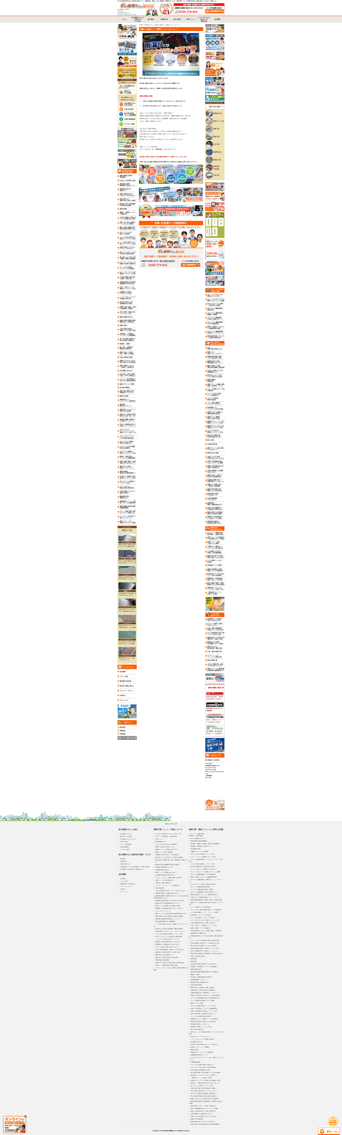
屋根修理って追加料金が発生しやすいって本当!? (215, 579)
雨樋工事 (216, 136)
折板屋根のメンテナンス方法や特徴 (201, 915)
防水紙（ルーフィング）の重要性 (200, 1047)
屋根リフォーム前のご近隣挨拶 (164, 852)
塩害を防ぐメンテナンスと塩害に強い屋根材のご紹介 (206, 1080)
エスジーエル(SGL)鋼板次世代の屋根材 (127, 447)
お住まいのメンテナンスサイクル (200, 1036)
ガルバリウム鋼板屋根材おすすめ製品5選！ (215, 322)
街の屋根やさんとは (125, 833)
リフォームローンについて (162, 911)
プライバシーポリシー (127, 690)
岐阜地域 (122, 727)
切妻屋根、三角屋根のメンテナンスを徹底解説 (127, 334)
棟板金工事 (217, 160)
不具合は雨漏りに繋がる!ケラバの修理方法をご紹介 (205, 943)
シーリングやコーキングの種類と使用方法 (127, 297)
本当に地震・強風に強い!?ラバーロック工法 (203, 1091)
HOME (141, 25)
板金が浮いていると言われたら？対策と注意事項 (215, 574)
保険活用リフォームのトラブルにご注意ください (215, 588)
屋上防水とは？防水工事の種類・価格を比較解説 (127, 257)
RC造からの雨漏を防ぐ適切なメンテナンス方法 (204, 1011)
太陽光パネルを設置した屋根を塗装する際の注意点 (169, 962)
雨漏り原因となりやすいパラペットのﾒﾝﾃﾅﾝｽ (127, 247)
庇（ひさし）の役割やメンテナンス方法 (127, 482)
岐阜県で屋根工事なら (127, 686)
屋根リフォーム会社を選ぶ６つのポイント (215, 448)
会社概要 (217, 19)
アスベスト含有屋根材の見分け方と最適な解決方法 (205, 998)
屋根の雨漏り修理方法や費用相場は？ (127, 472)
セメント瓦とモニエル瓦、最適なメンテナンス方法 (205, 920)
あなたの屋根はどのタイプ (198, 838)
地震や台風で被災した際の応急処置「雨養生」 (127, 307)
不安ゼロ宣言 (124, 841)
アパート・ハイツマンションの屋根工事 (214, 656)
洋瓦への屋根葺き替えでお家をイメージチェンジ (127, 425)
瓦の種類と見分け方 (126, 370)
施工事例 (151, 19)
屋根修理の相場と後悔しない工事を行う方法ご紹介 (169, 900)
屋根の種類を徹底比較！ (211, 380)
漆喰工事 (216, 129)
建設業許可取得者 (125, 681)
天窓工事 (216, 175)
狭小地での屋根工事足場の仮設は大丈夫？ (214, 435)
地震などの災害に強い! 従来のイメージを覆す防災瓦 (205, 995)
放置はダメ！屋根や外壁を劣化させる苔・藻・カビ (205, 1083)
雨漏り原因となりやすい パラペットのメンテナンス (169, 931)
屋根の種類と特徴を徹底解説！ (126, 176)
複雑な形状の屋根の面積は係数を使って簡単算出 (204, 972)
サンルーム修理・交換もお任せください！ (215, 624)
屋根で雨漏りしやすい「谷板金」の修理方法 (127, 366)
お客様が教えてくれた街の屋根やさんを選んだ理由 (134, 866)
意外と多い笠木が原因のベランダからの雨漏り (127, 223)
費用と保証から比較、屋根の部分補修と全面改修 (215, 366)
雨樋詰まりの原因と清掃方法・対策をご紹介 (167, 952)
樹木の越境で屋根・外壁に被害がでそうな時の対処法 (215, 583)
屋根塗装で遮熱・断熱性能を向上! (214, 503)
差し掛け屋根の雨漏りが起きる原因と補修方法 (127, 339)
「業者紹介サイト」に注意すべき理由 (214, 593)
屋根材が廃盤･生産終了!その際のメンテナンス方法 (205, 948)
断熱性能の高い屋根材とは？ (125, 497)
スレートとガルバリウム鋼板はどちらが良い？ (215, 295)
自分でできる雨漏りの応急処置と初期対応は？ (215, 508)
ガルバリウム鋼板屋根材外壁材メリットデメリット (215, 332)
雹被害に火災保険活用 (197, 1119)
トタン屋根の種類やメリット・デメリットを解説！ (205, 912)
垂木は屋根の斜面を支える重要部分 (165, 921)
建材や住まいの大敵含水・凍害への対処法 (127, 352)
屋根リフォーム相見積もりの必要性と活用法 (167, 905)
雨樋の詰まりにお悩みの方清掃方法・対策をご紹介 (215, 638)
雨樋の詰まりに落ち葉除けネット (164, 954)
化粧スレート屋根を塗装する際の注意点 (213, 417)
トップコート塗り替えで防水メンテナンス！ (127, 516)
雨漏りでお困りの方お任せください (165, 847)
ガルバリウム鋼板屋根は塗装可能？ (215, 309)
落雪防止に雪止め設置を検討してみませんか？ (168, 941)
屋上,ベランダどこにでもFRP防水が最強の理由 (128, 252)
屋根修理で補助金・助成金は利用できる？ (214, 522)
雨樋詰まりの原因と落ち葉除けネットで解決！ (215, 642)
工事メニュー (190, 19)
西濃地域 (122, 730)
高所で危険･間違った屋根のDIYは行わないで (203, 1013)
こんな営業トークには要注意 (214, 561)
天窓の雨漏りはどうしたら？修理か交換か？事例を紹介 (206, 930)
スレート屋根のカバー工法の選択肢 (215, 389)
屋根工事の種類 (214, 107)
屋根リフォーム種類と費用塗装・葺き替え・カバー (215, 385)
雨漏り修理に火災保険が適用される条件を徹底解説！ (206, 1124)
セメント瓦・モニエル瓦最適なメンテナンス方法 (127, 272)
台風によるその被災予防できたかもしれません (215, 457)
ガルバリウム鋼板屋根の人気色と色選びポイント (204, 892)
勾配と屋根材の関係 (126, 357)
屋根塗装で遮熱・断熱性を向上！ (200, 982)
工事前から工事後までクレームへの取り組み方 (215, 547)
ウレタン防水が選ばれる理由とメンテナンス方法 (127, 238)
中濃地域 (122, 734)
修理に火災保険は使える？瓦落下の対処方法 (215, 466)
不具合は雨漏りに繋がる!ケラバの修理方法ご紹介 (128, 218)
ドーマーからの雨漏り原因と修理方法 (127, 487)
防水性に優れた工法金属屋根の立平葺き (126, 302)
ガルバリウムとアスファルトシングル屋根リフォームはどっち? (128, 431)
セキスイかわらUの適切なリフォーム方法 (202, 854)
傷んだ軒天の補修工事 (197, 1029)
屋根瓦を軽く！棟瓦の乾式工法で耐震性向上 (214, 475)
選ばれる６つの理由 (125, 836)
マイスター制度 (124, 849)
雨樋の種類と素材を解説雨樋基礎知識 (127, 507)
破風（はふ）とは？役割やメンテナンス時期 (127, 521)
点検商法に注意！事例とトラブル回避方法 (167, 854)
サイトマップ (124, 700)
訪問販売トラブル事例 (214, 565)
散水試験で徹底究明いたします (164, 867)
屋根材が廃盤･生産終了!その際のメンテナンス (127, 420)
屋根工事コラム (149, 25)
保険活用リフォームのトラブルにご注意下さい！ (204, 1075)
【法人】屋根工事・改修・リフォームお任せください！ (171, 890)
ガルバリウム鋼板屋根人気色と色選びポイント (215, 318)
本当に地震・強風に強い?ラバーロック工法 (128, 312)
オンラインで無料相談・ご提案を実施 (166, 836)
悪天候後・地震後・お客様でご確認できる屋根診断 (205, 843)
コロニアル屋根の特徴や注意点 (213, 398)
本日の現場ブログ (125, 864)
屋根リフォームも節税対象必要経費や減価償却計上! (215, 669)
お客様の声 (164, 19)
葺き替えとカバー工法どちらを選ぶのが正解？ (215, 375)
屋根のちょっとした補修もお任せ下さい (166, 849)
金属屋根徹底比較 (196, 1062)
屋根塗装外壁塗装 (216, 168)
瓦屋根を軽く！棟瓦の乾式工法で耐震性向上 (203, 990)
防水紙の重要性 (125, 387)
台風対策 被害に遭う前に (162, 870)
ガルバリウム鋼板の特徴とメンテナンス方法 (127, 452)
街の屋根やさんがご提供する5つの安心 (138, 19)
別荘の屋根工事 (212, 660)
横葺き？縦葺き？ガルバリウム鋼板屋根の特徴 (215, 327)
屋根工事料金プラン (161, 841)
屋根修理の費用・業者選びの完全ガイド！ (127, 184)
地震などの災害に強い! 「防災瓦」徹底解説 (214, 485)
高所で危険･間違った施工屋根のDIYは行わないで (128, 462)
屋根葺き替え (217, 113)
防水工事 (216, 144)
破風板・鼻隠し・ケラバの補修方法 (201, 928)
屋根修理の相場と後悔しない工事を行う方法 (214, 357)
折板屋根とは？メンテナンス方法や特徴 (215, 408)
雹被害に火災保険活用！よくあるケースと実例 (215, 517)
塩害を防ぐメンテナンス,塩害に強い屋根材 (128, 410)
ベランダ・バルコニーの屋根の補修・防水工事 (168, 877)
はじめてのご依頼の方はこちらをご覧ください (168, 833)
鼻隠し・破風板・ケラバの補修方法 (127, 213)
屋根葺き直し (217, 152)
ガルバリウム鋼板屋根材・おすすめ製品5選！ (203, 874)
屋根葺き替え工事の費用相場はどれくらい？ (215, 361)
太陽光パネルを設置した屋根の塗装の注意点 (215, 412)
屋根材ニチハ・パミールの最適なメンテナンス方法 (215, 422)
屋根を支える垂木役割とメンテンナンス (127, 467)
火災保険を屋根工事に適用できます (165, 875)
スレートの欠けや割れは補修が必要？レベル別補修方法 (206, 909)
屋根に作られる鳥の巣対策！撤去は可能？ (167, 957)
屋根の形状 (123, 325)
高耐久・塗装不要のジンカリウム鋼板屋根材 (127, 457)
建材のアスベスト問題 (127, 384)
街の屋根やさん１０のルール (128, 839)
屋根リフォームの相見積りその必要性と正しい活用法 (215, 538)
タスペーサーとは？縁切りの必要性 (126, 233)
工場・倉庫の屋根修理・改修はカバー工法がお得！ (215, 628)
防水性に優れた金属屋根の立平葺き (201, 1070)
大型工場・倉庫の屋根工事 (162, 883)
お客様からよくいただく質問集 (199, 851)
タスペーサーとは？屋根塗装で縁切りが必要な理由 (205, 940)
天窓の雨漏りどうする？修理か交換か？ (127, 492)
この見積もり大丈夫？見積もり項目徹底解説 (214, 551)
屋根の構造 (123, 209)
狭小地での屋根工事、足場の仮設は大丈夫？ (203, 866)
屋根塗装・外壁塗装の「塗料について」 (202, 846)
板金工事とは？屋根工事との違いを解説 (127, 199)
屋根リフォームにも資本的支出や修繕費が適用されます (171, 913)
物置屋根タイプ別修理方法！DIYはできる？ (214, 619)
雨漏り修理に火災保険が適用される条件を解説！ (215, 512)
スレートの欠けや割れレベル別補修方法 (214, 394)
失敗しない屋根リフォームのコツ (214, 352)
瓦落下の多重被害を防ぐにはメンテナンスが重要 (215, 462)
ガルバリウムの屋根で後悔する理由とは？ (127, 442)
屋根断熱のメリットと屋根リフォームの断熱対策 (127, 502)
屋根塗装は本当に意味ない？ (125, 189)
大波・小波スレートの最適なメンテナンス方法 (127, 287)
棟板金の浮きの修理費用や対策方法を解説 (127, 204)
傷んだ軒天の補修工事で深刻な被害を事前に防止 (127, 228)
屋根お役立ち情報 (213, 453)
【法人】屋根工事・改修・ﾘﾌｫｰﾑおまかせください (215, 664)
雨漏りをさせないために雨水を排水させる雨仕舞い (205, 1098)
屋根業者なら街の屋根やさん (128, 884)
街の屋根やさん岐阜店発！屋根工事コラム (132, 869)
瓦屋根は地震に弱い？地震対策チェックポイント (215, 480)
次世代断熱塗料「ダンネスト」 (212, 499)
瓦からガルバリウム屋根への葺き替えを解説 (215, 304)
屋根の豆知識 (124, 396)
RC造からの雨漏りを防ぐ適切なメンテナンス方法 (128, 477)
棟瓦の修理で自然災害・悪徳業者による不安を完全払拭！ (207, 953)
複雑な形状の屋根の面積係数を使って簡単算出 (127, 321)
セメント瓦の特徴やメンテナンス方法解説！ (127, 267)
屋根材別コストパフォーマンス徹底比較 (127, 400)
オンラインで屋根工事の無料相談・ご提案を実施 (215, 533)
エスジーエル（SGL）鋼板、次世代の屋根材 (203, 1067)
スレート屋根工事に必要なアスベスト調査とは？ (127, 512)
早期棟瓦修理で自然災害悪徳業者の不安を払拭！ (127, 282)
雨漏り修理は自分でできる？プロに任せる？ (127, 194)
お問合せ (122, 695)
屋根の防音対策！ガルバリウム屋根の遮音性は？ (215, 336)
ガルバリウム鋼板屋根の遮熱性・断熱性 (215, 313)
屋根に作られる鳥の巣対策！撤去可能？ (215, 647)
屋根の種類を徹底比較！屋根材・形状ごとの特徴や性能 (206, 900)
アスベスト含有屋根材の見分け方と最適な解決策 (127, 379)
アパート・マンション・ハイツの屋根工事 (167, 885)
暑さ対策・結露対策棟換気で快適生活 (201, 977)
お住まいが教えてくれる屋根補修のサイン (215, 371)
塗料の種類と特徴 (214, 688)
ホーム (124, 19)
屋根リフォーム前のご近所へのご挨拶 (213, 542)
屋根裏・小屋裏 (125, 344)
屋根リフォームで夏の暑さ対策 (164, 880)
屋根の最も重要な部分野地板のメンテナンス (127, 391)
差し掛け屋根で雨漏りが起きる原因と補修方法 (204, 1096)
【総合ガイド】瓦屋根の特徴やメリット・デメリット (206, 897)
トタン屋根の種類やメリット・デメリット (214, 403)
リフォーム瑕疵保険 (125, 844)
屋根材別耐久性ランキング (125, 405)
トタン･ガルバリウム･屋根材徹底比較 (127, 437)
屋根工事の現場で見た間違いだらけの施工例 (214, 489)
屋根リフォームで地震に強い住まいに (166, 872)
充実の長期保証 (124, 847)
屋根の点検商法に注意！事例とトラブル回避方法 (215, 569)
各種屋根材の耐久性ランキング (199, 1055)
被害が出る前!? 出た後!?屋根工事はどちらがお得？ (215, 556)
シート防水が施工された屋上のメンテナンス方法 (127, 242)
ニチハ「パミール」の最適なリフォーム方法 (203, 856)
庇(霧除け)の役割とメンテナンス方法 (126, 292)
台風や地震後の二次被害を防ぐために (215, 471)
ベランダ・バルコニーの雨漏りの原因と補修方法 (127, 262)
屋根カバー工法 (218, 121)
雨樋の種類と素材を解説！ (162, 960)
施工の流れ (177, 19)
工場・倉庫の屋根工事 (214, 651)
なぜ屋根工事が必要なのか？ (215, 348)
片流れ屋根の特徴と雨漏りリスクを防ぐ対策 (127, 329)
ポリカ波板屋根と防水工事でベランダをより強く (215, 633)
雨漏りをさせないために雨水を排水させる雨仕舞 (127, 361)
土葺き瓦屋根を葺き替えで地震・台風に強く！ (127, 277)
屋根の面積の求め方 (126, 317)
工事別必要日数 (212, 444)
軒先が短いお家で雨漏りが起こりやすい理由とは (127, 374)
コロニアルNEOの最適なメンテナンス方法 (215, 431)
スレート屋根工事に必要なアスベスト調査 (202, 1000)
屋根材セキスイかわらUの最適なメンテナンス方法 (215, 426)
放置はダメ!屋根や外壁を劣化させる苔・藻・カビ (128, 415)
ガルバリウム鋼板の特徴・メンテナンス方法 (203, 1005)
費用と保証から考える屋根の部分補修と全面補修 (169, 916)
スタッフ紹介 (124, 676)
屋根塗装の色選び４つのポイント (213, 494)
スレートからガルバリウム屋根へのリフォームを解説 (215, 299)
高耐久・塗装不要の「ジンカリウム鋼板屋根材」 (204, 1008)
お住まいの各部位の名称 (127, 180)
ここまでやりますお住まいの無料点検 (204, 19)
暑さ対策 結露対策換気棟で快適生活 (126, 348)
